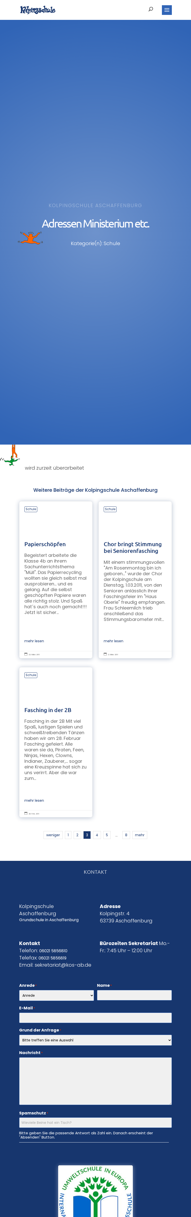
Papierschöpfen (55, 579)
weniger (53, 835)
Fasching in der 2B (55, 742)
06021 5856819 (52, 958)
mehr (139, 835)
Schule (31, 509)
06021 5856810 (53, 951)
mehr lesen (34, 641)
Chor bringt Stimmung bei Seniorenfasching (135, 579)
